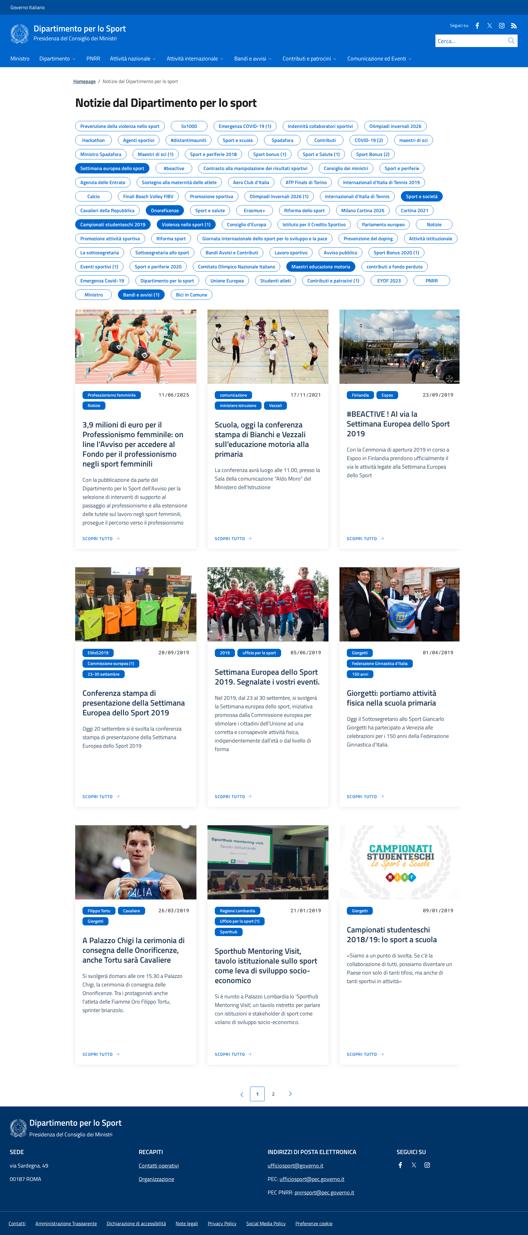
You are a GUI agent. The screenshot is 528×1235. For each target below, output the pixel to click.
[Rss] (511, 25)
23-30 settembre (103, 674)
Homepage (84, 81)
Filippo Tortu (99, 910)
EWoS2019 (98, 652)
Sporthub (228, 931)
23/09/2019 (438, 394)
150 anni (360, 674)
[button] (313, 1223)
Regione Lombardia (237, 910)
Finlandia (360, 395)
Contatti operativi (159, 1165)
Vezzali (275, 405)
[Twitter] (487, 25)
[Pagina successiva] (290, 1094)
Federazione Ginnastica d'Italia (380, 663)
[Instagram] (499, 25)
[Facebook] (475, 25)
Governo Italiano (27, 7)
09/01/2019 (438, 910)
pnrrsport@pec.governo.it (324, 1192)
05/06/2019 (306, 652)
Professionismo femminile (112, 395)
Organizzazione (156, 1179)
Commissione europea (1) (111, 663)
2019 (225, 652)
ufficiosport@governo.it (295, 1165)
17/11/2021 (306, 394)
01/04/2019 (438, 652)
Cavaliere (131, 910)
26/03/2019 (174, 910)
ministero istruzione (238, 405)
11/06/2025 (174, 394)
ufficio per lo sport (259, 652)
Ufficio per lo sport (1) (239, 921)
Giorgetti (360, 652)
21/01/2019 (306, 910)
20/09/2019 (174, 652)
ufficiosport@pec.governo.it (312, 1179)
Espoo (387, 395)
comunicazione (233, 395)
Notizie (94, 405)
